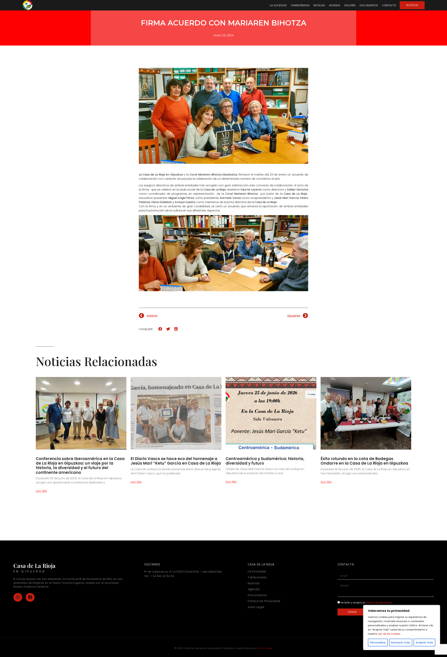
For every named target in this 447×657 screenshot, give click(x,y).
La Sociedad (278, 5)
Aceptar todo (424, 642)
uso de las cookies (389, 634)
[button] (160, 329)
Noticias (319, 5)
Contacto (389, 5)
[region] (401, 627)
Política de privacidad (378, 602)
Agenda (334, 5)
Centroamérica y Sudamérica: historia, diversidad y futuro (265, 461)
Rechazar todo (400, 642)
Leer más (41, 491)
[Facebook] (30, 597)
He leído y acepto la (366, 602)
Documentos (369, 5)
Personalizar (378, 642)
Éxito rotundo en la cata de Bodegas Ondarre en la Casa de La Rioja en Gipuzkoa (364, 461)
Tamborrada (300, 5)
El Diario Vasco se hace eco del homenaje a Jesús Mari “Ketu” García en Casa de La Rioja (176, 461)
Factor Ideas (265, 648)
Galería (350, 5)
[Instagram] (17, 597)
